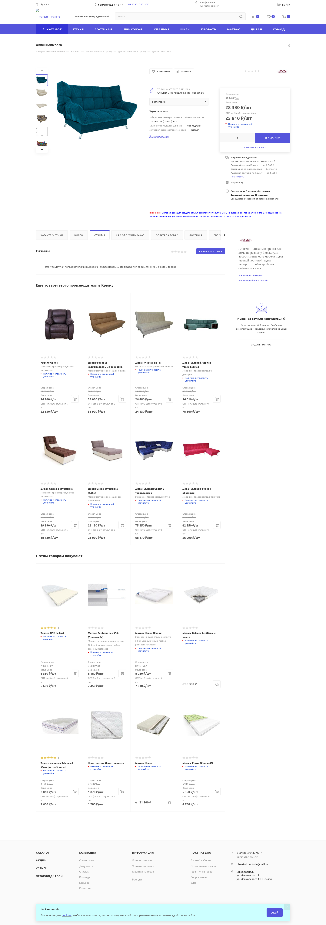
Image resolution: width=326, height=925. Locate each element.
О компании (86, 860)
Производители (49, 876)
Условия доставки (143, 866)
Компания (87, 852)
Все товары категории (250, 275)
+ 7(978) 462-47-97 (109, 4)
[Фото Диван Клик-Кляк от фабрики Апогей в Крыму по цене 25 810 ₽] (97, 110)
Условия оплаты (142, 860)
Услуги (42, 868)
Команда (84, 877)
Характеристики (52, 235)
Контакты (85, 888)
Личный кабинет (201, 860)
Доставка (195, 235)
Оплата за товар (167, 235)
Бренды (137, 879)
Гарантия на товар (143, 871)
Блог (193, 882)
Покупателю (201, 852)
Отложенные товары (203, 866)
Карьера (84, 882)
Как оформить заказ (130, 235)
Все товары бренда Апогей (253, 280)
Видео (78, 235)
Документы (86, 866)
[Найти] (241, 16)
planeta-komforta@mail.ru (252, 864)
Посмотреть (237, 176)
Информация (143, 852)
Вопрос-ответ (199, 877)
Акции (41, 860)
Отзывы (99, 235)
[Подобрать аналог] (217, 684)
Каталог (43, 852)
